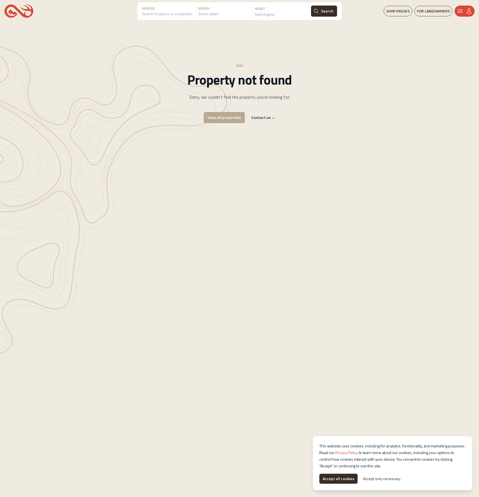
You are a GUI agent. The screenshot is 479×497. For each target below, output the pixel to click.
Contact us (263, 117)
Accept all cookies (338, 478)
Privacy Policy (346, 452)
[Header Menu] (465, 11)
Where (148, 8)
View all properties (224, 117)
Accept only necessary (382, 478)
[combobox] (169, 14)
